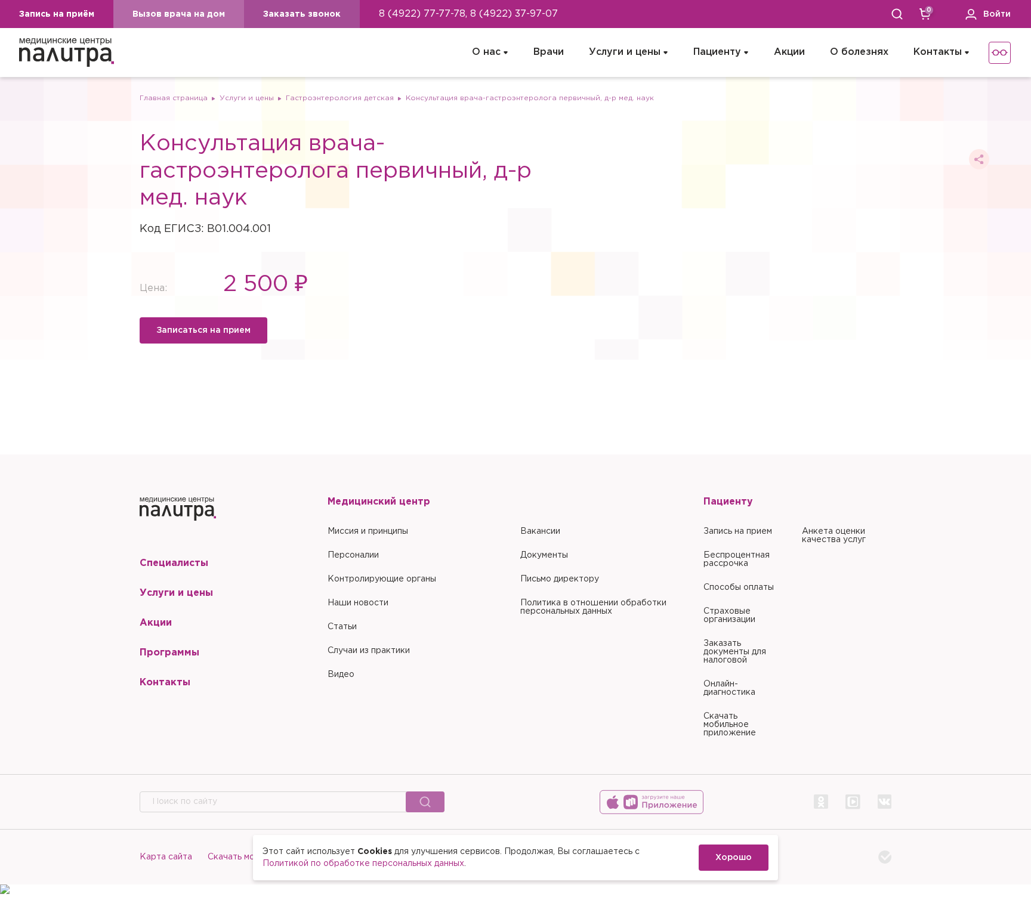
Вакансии (540, 531)
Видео (341, 674)
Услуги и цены (624, 52)
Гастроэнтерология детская (340, 98)
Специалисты (174, 563)
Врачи (548, 52)
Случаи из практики (369, 650)
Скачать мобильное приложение (729, 725)
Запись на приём (56, 14)
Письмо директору (559, 579)
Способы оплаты (738, 587)
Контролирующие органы (382, 579)
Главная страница (174, 98)
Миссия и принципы (368, 531)
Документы (544, 555)
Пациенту (717, 52)
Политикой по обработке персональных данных (363, 863)
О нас (486, 52)
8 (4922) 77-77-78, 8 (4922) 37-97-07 (468, 14)
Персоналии (353, 555)
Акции (789, 52)
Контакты (937, 52)
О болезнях (859, 52)
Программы (169, 652)
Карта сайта (166, 857)
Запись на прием (737, 531)
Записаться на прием (203, 330)
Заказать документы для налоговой (734, 652)
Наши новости (358, 603)
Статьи (342, 626)
